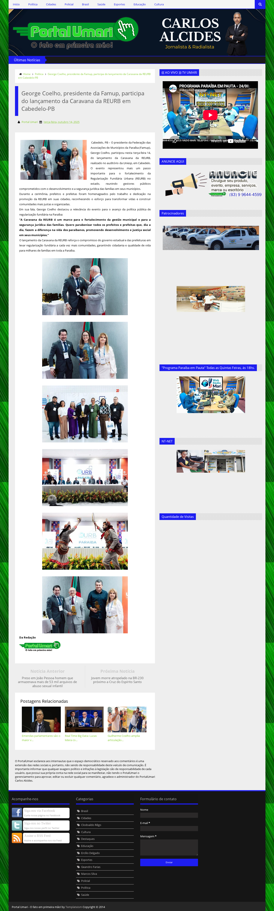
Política (32, 4)
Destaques (88, 839)
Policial (69, 4)
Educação (140, 4)
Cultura (159, 4)
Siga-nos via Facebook (39, 810)
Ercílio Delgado (90, 853)
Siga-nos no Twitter (37, 823)
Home (27, 74)
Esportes (119, 4)
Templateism (74, 907)
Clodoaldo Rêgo (91, 825)
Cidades (51, 4)
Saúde (101, 4)
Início (16, 4)
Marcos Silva (89, 874)
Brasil (85, 4)
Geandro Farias (90, 867)
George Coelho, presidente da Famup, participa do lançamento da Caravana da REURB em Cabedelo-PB (84, 75)
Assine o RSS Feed (37, 836)
